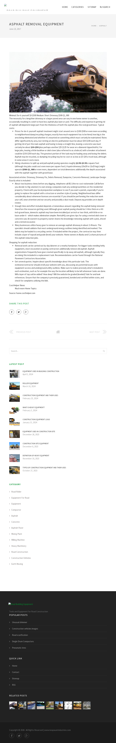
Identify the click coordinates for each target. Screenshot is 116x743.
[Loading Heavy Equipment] (59, 705)
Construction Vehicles (21, 558)
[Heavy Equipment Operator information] (87, 705)
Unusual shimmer (19, 622)
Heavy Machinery (18, 546)
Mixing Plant (16, 534)
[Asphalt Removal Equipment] (13, 705)
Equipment (16, 503)
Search (106, 7)
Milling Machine (18, 539)
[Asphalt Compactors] (22, 705)
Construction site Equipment (36, 443)
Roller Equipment (31, 383)
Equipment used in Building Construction (41, 371)
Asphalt (103, 26)
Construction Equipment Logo (36, 419)
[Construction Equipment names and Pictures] (68, 705)
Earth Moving (17, 564)
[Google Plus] (25, 311)
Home (65, 7)
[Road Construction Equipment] (41, 705)
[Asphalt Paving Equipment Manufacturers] (31, 705)
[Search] (104, 351)
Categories (77, 7)
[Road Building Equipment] (26, 5)
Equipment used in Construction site (39, 431)
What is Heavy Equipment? (34, 407)
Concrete (15, 521)
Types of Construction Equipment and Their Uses (44, 467)
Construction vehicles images (25, 628)
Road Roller (16, 491)
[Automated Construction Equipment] (77, 705)
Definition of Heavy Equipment (36, 455)
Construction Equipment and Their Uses (40, 395)
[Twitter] (18, 311)
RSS (14, 685)
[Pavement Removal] (50, 705)
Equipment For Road (20, 497)
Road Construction (19, 552)
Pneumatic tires (19, 647)
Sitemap (92, 7)
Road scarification (20, 635)
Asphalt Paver (17, 527)
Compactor (16, 509)
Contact (15, 672)
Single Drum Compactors (23, 641)
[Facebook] (11, 311)
